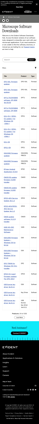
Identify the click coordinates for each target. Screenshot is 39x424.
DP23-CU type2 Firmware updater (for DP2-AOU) (10, 276)
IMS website (11, 397)
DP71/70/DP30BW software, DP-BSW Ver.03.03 (11, 100)
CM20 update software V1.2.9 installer (10, 219)
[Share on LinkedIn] (7, 20)
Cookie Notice (29, 413)
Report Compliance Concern (13, 416)
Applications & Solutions (13, 358)
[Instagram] (28, 390)
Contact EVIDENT (19, 333)
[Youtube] (35, 390)
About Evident (8, 354)
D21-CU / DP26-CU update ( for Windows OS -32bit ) (10, 120)
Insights (6, 362)
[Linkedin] (33, 390)
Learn (5, 367)
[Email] (35, 386)
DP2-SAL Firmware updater (10, 83)
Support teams (29, 47)
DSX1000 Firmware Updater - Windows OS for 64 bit (11, 241)
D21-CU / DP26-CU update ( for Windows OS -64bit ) (10, 133)
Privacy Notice (19, 413)
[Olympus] (28, 12)
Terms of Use (9, 413)
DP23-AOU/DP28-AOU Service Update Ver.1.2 (10, 208)
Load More (19, 317)
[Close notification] (36, 4)
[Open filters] (35, 68)
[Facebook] (30, 390)
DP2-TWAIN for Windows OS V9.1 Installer (10, 266)
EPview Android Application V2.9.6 (10, 170)
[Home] (4, 17)
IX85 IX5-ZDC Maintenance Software (9, 229)
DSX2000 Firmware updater (11, 154)
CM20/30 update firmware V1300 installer (10, 179)
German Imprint (28, 416)
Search (31, 60)
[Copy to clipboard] (3, 20)
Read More (19, 7)
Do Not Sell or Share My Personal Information (20, 418)
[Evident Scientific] (7, 11)
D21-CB (7, 142)
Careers (6, 375)
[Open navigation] (36, 11)
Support (6, 371)
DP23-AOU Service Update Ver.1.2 (11, 199)
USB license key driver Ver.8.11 (9, 285)
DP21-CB (7, 148)
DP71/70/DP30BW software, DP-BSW (11, 109)
